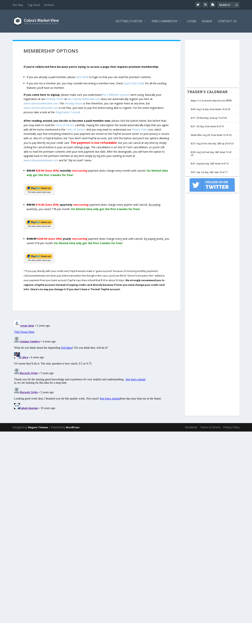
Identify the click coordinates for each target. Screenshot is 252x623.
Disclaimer (191, 427)
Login (191, 21)
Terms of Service (210, 427)
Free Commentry (165, 21)
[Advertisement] (213, 63)
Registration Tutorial (68, 112)
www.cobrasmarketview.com (41, 103)
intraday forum (55, 99)
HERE (228, 100)
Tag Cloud (33, 5)
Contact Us (227, 21)
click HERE (82, 77)
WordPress (72, 427)
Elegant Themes (38, 427)
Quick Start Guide (134, 83)
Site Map (18, 5)
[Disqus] (96, 365)
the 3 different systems (116, 94)
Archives (49, 5)
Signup (207, 21)
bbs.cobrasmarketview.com (84, 99)
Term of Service (64, 125)
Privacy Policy (140, 129)
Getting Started (129, 21)
